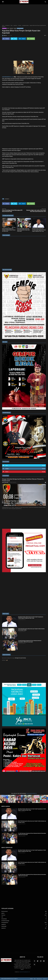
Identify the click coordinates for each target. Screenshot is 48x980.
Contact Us (45, 978)
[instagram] (41, 961)
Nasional (3, 915)
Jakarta (3, 913)
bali (2, 917)
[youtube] (44, 961)
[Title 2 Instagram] (12, 799)
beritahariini (4, 28)
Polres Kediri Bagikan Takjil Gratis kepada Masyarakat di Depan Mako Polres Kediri (23, 230)
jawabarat (4, 924)
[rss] (34, 964)
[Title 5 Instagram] (36, 799)
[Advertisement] (24, 14)
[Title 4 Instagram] (28, 799)
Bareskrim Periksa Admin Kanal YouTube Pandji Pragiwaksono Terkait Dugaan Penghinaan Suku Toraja (39, 230)
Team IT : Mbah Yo (14, 978)
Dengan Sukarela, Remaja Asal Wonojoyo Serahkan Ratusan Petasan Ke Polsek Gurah (8, 230)
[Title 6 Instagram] (44, 799)
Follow (43, 465)
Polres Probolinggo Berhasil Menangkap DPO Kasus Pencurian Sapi (12, 211)
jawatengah (4, 926)
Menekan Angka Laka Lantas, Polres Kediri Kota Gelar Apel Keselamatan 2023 (36, 211)
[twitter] (37, 961)
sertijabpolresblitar (20, 28)
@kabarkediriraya (31, 793)
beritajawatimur (5, 922)
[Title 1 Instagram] (4, 799)
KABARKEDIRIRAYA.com (7, 76)
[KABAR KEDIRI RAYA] (6, 960)
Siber (35, 978)
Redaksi (31, 978)
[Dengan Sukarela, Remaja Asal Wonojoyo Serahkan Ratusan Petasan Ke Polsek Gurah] (9, 223)
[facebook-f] (34, 961)
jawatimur (11, 28)
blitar (8, 28)
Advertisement (39, 978)
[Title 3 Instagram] (20, 799)
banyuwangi (4, 918)
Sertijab (15, 28)
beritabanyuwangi (5, 920)
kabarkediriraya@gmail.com (25, 971)
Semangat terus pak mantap (20, 657)
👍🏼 (6, 660)
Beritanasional (5, 911)
